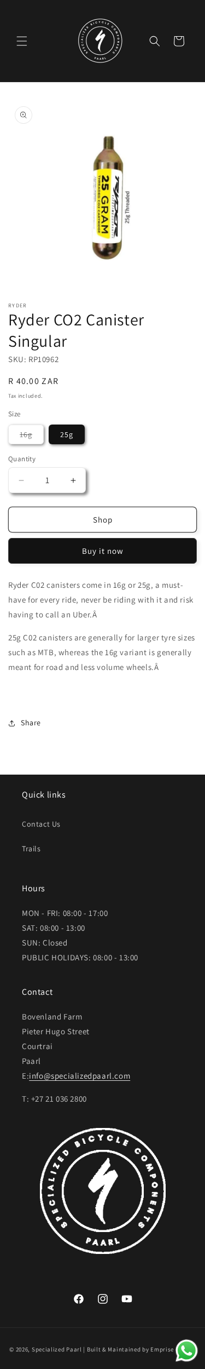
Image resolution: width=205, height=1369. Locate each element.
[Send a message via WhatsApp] (187, 1351)
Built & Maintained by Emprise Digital (141, 1349)
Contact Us (41, 824)
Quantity (22, 458)
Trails (31, 849)
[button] (22, 41)
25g (66, 434)
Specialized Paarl (57, 1349)
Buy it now (103, 551)
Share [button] (31, 723)
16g (32, 436)
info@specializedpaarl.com (79, 1075)
